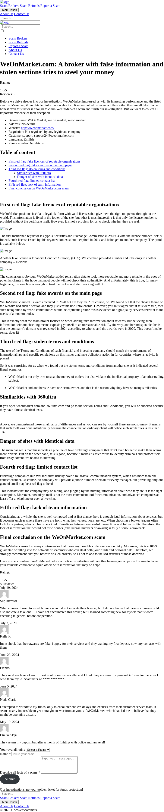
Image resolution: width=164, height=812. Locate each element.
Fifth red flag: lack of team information (35, 184)
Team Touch (9, 10)
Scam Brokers (9, 5)
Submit (10, 779)
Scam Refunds (30, 5)
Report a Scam (50, 5)
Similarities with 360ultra (34, 173)
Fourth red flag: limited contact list (32, 180)
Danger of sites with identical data (40, 177)
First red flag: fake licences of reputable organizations (44, 161)
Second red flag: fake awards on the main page (40, 165)
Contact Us (21, 14)
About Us (6, 14)
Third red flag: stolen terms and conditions (37, 169)
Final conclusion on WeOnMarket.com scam (39, 188)
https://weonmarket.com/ (37, 128)
